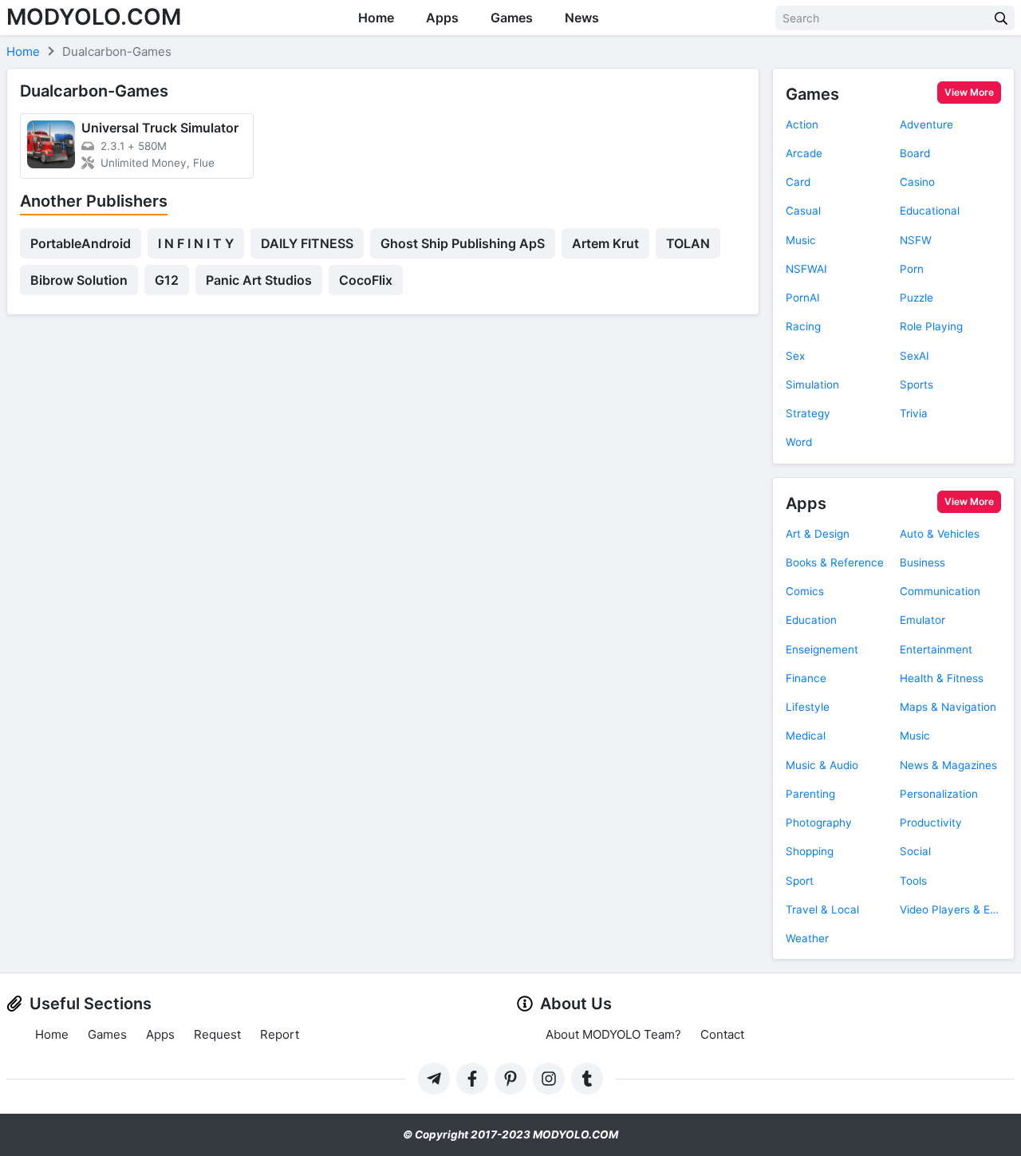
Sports (916, 384)
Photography (819, 822)
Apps (442, 18)
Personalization (939, 793)
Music (801, 240)
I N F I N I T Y (196, 243)
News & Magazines (948, 765)
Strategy (808, 413)
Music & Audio (822, 765)
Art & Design (818, 533)
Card (798, 182)
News (582, 18)
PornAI (803, 297)
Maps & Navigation (948, 706)
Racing (803, 326)
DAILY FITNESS (307, 243)
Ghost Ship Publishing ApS (462, 243)
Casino (917, 182)
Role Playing (931, 326)
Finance (806, 678)
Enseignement (822, 649)
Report (279, 1034)
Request (217, 1034)
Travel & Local (822, 909)
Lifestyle (808, 706)
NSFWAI (806, 268)
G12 (167, 280)
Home (376, 18)
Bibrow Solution (79, 280)
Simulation (812, 384)
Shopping (810, 851)
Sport (800, 880)
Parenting (810, 793)
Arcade (804, 153)
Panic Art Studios (259, 280)
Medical (806, 735)
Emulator (922, 620)
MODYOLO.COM (93, 16)
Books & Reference (835, 562)
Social (915, 851)
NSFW (916, 240)
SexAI (914, 355)
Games (512, 18)
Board (915, 153)
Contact (722, 1034)
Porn (912, 268)
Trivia (914, 413)
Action (802, 124)
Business (922, 562)
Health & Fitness (942, 678)
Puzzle (916, 297)
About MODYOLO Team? (613, 1034)
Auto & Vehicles (940, 533)
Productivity (931, 822)
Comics (805, 591)
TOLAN (688, 243)
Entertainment (936, 649)
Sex (795, 355)
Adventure (926, 124)
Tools (913, 880)
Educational (930, 210)
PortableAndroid (80, 243)
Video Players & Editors (950, 909)
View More (969, 92)
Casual (803, 210)
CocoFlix (365, 280)
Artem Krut (605, 243)
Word (799, 442)
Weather (807, 938)
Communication (940, 591)
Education (811, 620)
